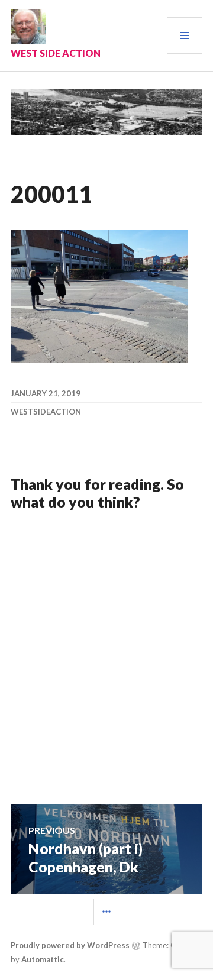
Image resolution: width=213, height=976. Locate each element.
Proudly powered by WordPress (70, 945)
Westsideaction (46, 411)
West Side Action (56, 53)
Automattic (42, 959)
